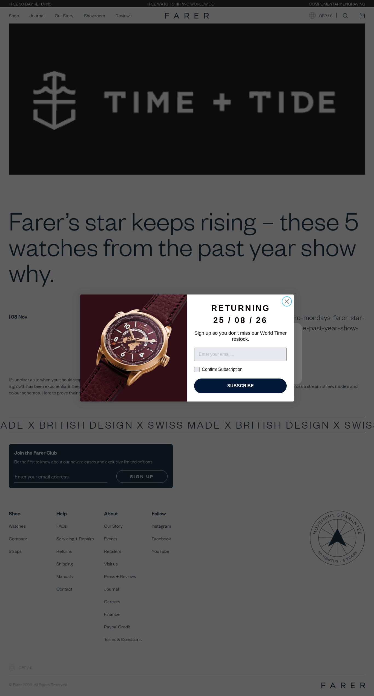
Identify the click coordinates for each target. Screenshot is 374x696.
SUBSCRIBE (240, 385)
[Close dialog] (287, 301)
